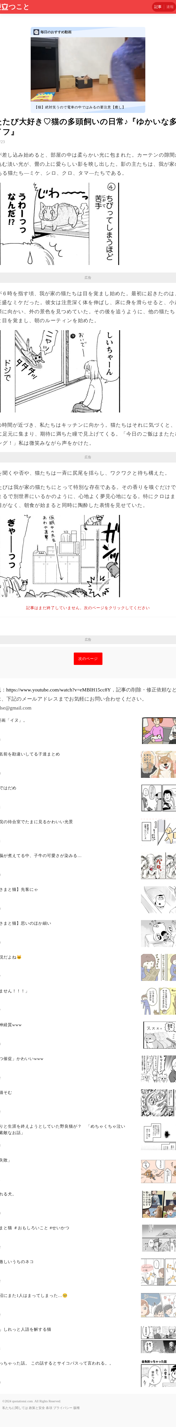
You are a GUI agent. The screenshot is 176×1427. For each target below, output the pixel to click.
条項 (49, 1408)
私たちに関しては (15, 1408)
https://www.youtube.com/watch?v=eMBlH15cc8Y (58, 690)
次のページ (88, 659)
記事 (158, 7)
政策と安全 (37, 1408)
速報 (170, 7)
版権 (76, 1408)
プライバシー (62, 1408)
